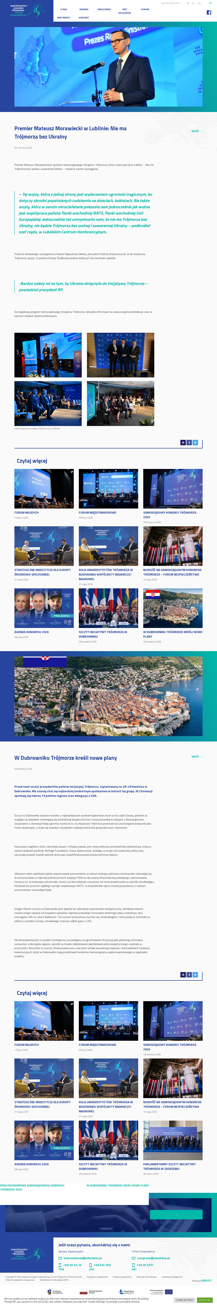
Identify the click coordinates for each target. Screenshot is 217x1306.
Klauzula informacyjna (147, 1276)
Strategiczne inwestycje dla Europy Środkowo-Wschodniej (42, 574)
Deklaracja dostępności (172, 1276)
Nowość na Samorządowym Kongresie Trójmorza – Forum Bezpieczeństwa (172, 574)
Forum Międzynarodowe (97, 514)
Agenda (84, 9)
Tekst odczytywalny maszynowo (19, 1279)
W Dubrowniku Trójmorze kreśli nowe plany (172, 636)
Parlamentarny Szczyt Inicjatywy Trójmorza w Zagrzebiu (169, 1168)
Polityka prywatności (122, 1276)
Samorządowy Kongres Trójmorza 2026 (169, 517)
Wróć (197, 131)
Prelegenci (104, 9)
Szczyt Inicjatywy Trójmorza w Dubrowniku (103, 636)
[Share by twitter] (195, 442)
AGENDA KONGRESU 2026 (31, 634)
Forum (145, 9)
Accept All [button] (205, 1300)
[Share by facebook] (189, 442)
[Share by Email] (183, 442)
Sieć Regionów (125, 11)
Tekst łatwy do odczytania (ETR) (54, 1279)
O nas (63, 9)
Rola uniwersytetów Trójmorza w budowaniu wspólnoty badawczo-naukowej (106, 577)
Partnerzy (63, 17)
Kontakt (84, 17)
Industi (207, 1280)
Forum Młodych (26, 514)
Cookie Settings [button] (184, 1300)
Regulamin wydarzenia (97, 1276)
